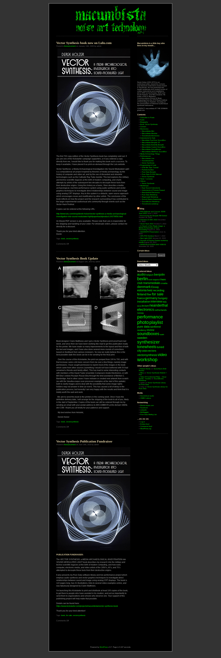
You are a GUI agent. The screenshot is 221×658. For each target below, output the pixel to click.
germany (151, 298)
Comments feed (146, 426)
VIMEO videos (145, 398)
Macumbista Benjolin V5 (151, 142)
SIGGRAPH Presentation (149, 232)
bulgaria (156, 280)
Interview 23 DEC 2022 (149, 220)
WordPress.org (145, 428)
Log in (142, 422)
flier (149, 294)
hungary (162, 298)
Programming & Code (148, 165)
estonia (142, 290)
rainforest (155, 326)
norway (140, 313)
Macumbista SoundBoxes (151, 149)
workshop (147, 359)
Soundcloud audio (147, 396)
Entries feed (144, 424)
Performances (145, 156)
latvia (139, 306)
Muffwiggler (144, 412)
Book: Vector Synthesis (149, 124)
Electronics (144, 129)
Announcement (70, 46)
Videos (142, 181)
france (141, 298)
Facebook (144, 408)
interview (156, 301)
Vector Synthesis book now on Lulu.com (84, 43)
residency (141, 330)
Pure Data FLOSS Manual (151, 174)
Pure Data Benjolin (149, 172)
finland (141, 294)
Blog (142, 209)
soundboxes (148, 334)
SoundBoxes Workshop (151, 201)
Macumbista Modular (149, 133)
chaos (162, 279)
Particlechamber (148, 170)
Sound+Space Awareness (151, 199)
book (63, 239)
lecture (145, 305)
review (150, 329)
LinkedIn (143, 410)
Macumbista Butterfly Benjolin (153, 145)
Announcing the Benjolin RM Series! (153, 216)
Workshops (144, 186)
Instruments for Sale (147, 138)
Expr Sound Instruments (151, 188)
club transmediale (148, 283)
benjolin (159, 274)
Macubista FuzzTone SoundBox (154, 140)
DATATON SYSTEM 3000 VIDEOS (153, 244)
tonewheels (146, 347)
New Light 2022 (146, 238)
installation (143, 301)
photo (143, 322)
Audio (142, 120)
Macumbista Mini (148, 131)
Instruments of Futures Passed (153, 190)
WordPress (104, 647)
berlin (142, 278)
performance (150, 316)
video (162, 354)
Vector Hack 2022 (147, 224)
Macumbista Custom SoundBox (153, 147)
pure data (143, 326)
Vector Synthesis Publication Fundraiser (84, 441)
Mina (142, 373)
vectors (151, 350)
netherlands (161, 310)
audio (141, 274)
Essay (155, 287)
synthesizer (148, 342)
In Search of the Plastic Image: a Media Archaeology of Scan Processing (152, 227)
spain (162, 334)
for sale (69, 615)
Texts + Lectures (146, 179)
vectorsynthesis (72, 239)
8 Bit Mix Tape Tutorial (150, 167)
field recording (155, 290)
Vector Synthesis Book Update (77, 258)
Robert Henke (145, 369)
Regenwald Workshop (150, 197)
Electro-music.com (147, 405)
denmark (144, 287)
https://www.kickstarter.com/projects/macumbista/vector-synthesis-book (87, 606)
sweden (142, 337)
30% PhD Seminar (147, 236)
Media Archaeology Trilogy (150, 154)
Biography (144, 122)
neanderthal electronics (152, 307)
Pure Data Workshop (149, 195)
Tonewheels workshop (150, 204)
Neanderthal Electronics (151, 192)
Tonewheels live (148, 161)
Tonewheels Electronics (150, 136)
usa (144, 350)
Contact (143, 126)
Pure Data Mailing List (148, 414)
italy (165, 301)
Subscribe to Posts (147, 117)
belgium (150, 275)
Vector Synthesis (148, 163)
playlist (156, 322)
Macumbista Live (148, 158)
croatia (163, 283)
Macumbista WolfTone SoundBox (154, 151)
